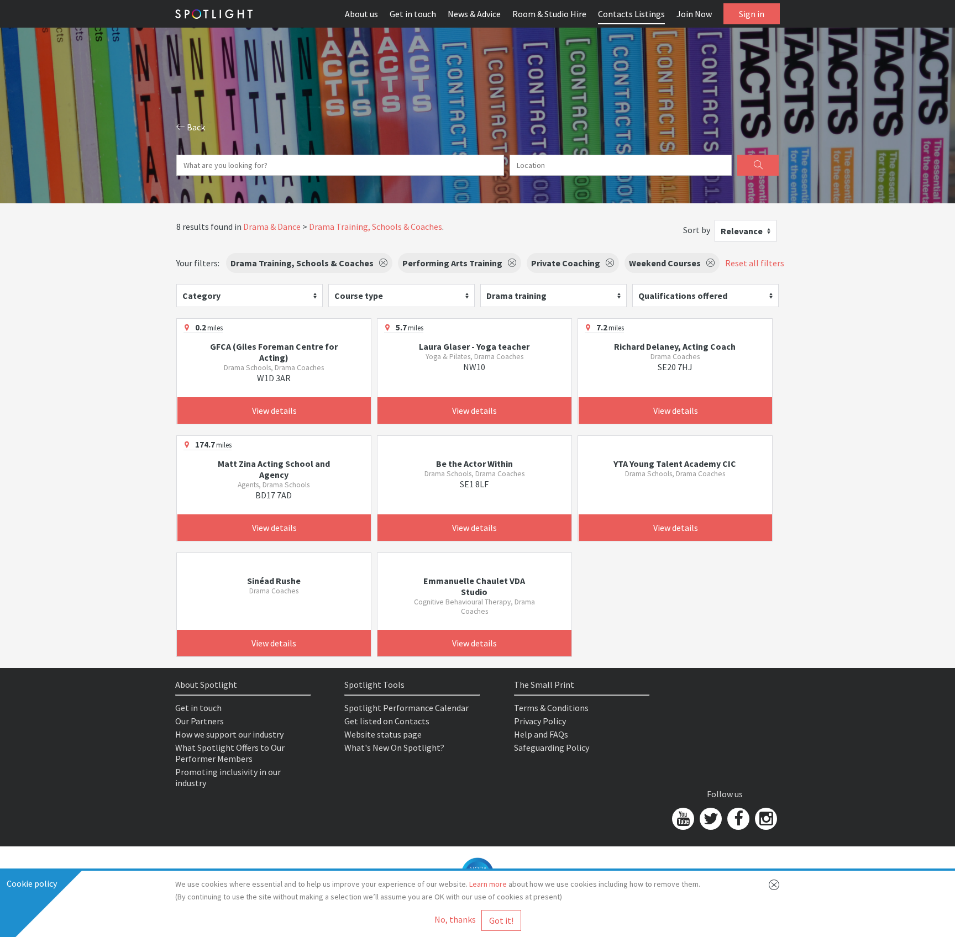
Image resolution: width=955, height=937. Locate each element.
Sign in (751, 13)
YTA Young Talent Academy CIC (674, 463)
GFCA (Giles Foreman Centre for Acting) (274, 352)
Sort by (696, 229)
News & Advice (474, 13)
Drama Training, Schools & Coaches (375, 226)
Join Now (694, 13)
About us (361, 13)
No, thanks (455, 919)
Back (195, 127)
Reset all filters (754, 263)
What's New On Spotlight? (394, 747)
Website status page (383, 734)
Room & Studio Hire (549, 13)
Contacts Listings (631, 13)
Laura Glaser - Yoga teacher (474, 346)
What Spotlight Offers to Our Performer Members (230, 753)
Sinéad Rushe (274, 580)
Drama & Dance (272, 226)
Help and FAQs (541, 734)
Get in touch (413, 13)
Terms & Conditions (551, 707)
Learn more (488, 884)
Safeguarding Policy (551, 747)
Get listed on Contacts (386, 721)
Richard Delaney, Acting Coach (675, 346)
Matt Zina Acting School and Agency (274, 469)
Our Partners (199, 721)
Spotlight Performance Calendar (406, 707)
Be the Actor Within (474, 463)
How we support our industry (229, 734)
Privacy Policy (540, 721)
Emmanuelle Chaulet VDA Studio (474, 586)
